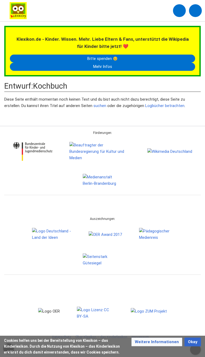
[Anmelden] (179, 10)
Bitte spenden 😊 (102, 58)
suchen (99, 105)
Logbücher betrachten (164, 105)
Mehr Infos (102, 66)
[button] (156, 342)
